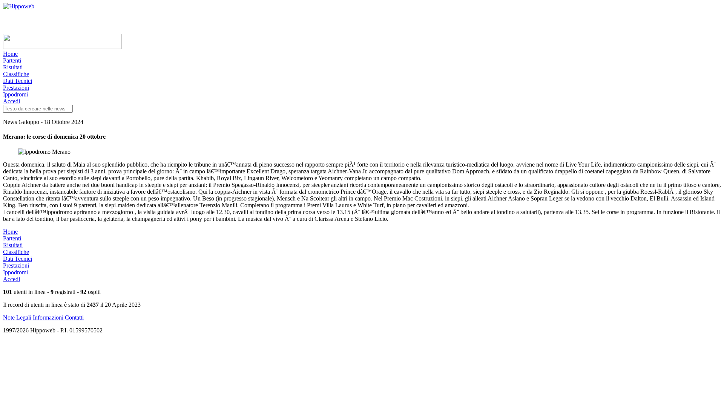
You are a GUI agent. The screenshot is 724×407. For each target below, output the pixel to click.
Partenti (12, 60)
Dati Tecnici (17, 81)
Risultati (13, 67)
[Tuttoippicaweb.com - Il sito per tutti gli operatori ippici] (62, 47)
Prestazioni (16, 87)
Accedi (11, 101)
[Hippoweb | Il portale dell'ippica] (18, 6)
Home (10, 53)
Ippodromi (15, 94)
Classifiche (16, 74)
